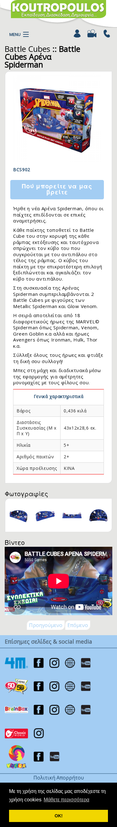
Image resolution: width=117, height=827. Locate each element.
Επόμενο (77, 625)
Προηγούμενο (45, 625)
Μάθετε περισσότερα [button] (66, 799)
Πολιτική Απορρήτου (58, 777)
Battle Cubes (27, 48)
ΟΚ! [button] (59, 815)
